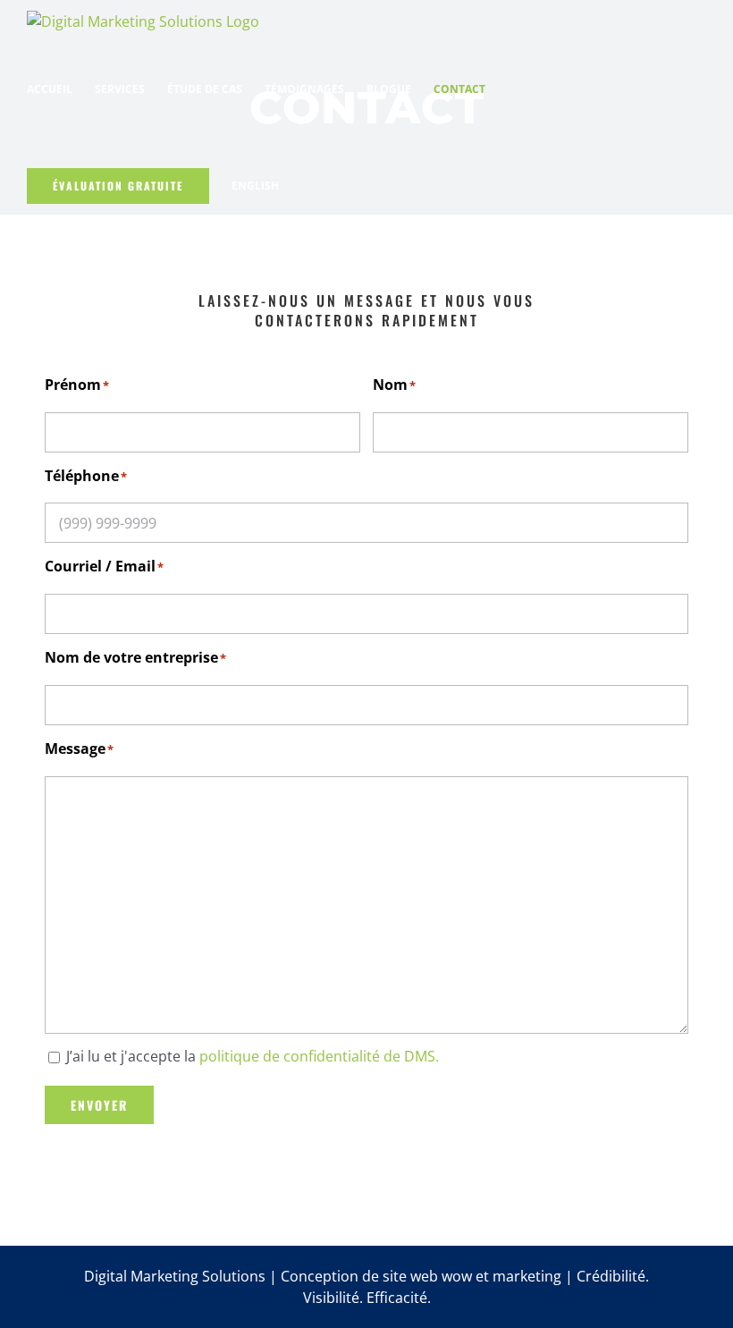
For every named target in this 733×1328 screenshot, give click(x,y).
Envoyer (99, 1104)
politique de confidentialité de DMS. (319, 1056)
